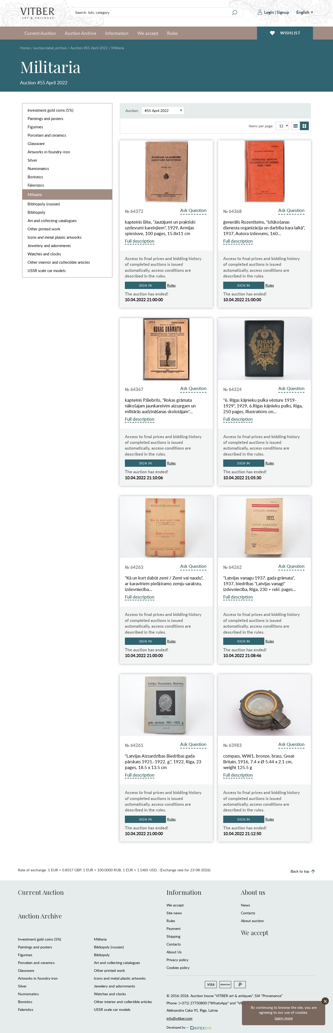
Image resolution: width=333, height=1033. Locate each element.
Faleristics (36, 185)
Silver (32, 160)
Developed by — (177, 1026)
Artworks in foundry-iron (49, 151)
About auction (252, 920)
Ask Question (193, 210)
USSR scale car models (47, 270)
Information (183, 892)
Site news (174, 912)
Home (25, 47)
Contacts (173, 944)
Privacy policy (177, 959)
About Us (174, 951)
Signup (283, 12)
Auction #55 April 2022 (89, 47)
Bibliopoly (36, 212)
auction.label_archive (50, 47)
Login (269, 12)
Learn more (284, 1018)
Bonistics (35, 176)
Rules (172, 33)
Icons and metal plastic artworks (54, 237)
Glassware (36, 143)
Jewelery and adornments (49, 245)
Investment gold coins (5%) (50, 110)
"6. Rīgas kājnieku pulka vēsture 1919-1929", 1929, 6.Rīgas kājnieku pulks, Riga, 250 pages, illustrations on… (263, 405)
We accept (175, 905)
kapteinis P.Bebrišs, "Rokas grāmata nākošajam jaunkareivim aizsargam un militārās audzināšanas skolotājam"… (160, 405)
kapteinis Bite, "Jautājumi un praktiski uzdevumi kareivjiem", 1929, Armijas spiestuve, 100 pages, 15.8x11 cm (160, 227)
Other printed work (44, 228)
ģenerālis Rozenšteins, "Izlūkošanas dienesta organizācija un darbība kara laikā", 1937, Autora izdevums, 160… (264, 227)
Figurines (35, 126)
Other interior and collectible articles (59, 262)
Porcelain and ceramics (47, 135)
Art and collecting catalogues (52, 220)
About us (253, 892)
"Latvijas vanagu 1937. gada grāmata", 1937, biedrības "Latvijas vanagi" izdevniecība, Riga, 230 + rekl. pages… (259, 583)
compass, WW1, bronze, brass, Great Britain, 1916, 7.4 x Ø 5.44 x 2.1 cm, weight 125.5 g (258, 761)
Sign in (145, 285)
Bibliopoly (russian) (44, 203)
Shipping (173, 936)
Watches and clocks (44, 253)
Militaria (35, 194)
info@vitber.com (179, 1018)
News (245, 905)
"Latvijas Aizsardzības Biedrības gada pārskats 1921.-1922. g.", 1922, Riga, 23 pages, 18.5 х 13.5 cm (163, 761)
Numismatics (38, 168)
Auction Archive (40, 916)
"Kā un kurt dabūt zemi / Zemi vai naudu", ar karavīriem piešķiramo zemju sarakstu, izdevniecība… (164, 583)
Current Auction (41, 892)
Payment (173, 928)
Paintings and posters (45, 118)
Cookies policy (177, 967)
